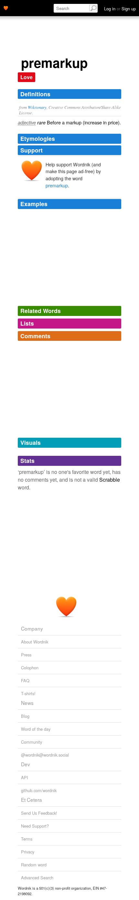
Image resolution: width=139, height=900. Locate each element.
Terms (26, 839)
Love (26, 77)
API (24, 777)
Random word (34, 865)
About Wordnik (34, 642)
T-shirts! (28, 693)
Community (31, 742)
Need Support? (35, 826)
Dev (25, 764)
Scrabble (109, 479)
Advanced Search (37, 877)
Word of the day (35, 729)
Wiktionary (37, 107)
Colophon (29, 668)
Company (32, 628)
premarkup (57, 185)
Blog (25, 716)
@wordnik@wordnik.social (45, 755)
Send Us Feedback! (39, 813)
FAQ (25, 680)
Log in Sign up (120, 8)
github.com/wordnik (39, 790)
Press (26, 655)
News (27, 702)
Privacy (27, 852)
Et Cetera (31, 799)
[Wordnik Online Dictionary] (5, 7)
